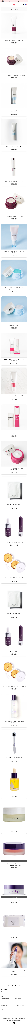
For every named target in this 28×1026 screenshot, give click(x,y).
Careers (2, 992)
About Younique (18, 998)
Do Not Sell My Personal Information (14, 1020)
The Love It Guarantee (19, 1005)
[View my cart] (24, 5)
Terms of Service (21, 1018)
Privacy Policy (14, 1018)
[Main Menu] (2, 5)
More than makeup (5, 998)
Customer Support (4, 1012)
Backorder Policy (4, 1005)
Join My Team (24, 1)
